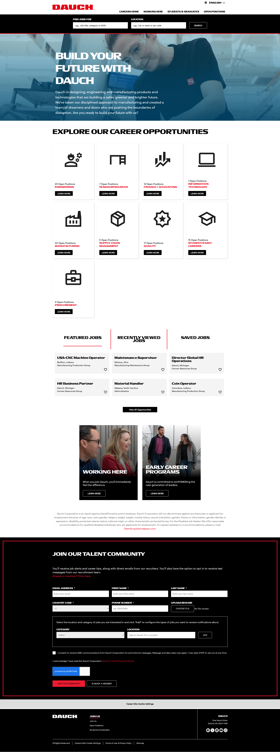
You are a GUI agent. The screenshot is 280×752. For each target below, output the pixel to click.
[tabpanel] (140, 382)
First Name (120, 588)
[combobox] (158, 25)
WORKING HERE (153, 11)
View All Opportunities (140, 409)
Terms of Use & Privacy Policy (116, 661)
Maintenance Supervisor (135, 358)
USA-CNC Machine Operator (81, 358)
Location (137, 19)
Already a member (102, 683)
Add (205, 635)
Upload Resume (181, 602)
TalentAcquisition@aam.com (140, 528)
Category (63, 629)
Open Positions (96, 725)
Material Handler (129, 383)
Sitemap (140, 743)
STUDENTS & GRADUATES (183, 11)
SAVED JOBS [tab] (195, 338)
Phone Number (123, 602)
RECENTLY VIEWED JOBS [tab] (139, 339)
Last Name (179, 588)
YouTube (221, 730)
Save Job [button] (105, 369)
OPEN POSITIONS (214, 11)
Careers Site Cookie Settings (88, 743)
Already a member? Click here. (71, 576)
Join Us (93, 721)
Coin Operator (184, 383)
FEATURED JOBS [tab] (83, 338)
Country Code (63, 602)
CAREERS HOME (129, 11)
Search (198, 25)
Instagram (226, 730)
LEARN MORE (94, 493)
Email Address (63, 588)
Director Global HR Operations (188, 359)
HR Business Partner (75, 383)
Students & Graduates (100, 730)
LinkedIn (217, 730)
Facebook (208, 730)
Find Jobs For (82, 19)
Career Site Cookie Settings (140, 704)
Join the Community (68, 683)
